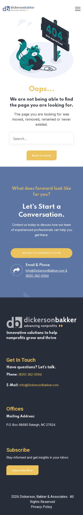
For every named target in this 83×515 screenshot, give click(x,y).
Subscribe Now (22, 470)
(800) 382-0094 (30, 374)
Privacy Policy (41, 507)
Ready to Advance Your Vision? (41, 255)
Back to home (41, 155)
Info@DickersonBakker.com (39, 385)
